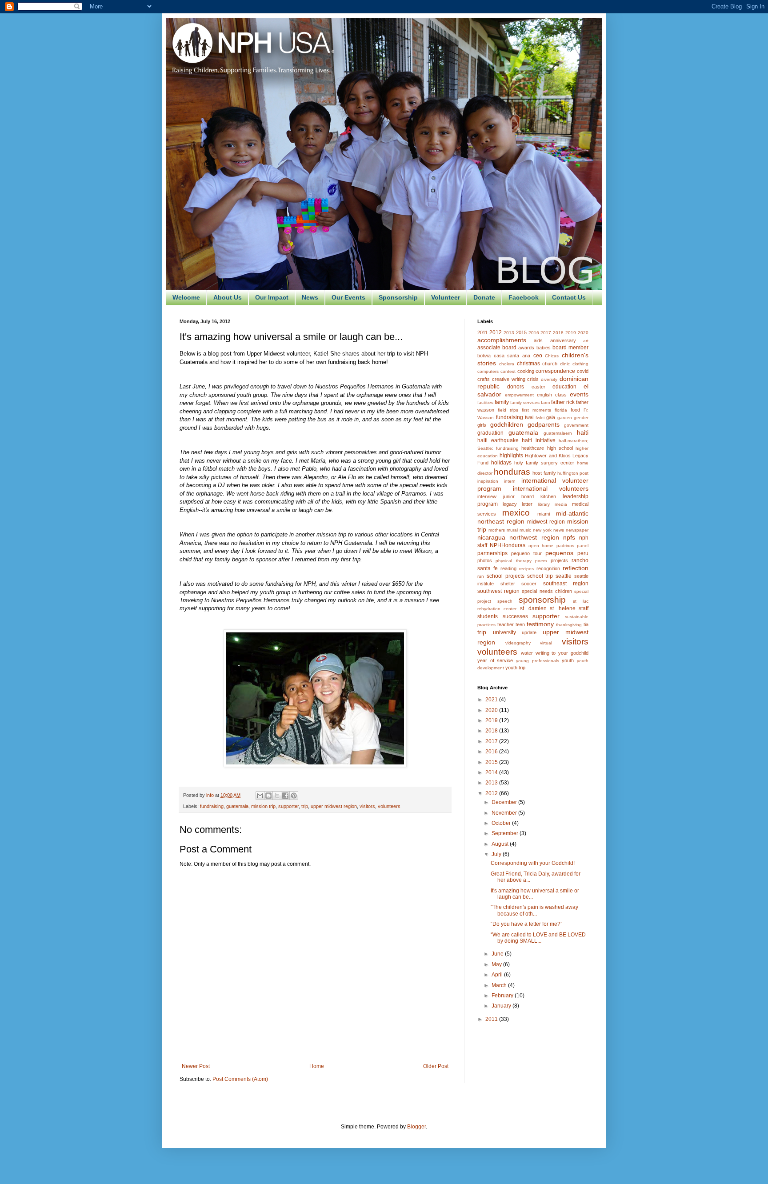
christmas (528, 363)
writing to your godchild (562, 653)
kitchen (548, 496)
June (498, 954)
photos (484, 560)
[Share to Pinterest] (293, 795)
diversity (549, 379)
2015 (521, 332)
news (558, 530)
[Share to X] (276, 795)
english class (552, 394)
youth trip (515, 667)
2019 (570, 332)
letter (527, 504)
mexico (516, 512)
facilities (485, 402)
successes (515, 616)
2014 (492, 772)
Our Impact (271, 297)
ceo (537, 355)
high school (560, 448)
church (549, 363)
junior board (518, 496)
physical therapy (513, 560)
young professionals (537, 660)
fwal (529, 417)
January (502, 1006)
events (579, 394)
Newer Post (196, 1066)
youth (568, 660)
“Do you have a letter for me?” (526, 924)
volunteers (389, 806)
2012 (495, 332)
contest (508, 371)
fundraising (212, 806)
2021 (492, 699)
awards (526, 347)
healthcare (532, 448)
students (487, 616)
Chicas (552, 355)
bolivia (484, 355)
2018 (558, 332)
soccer (528, 583)
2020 (583, 332)
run (480, 576)
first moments (536, 410)
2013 (509, 332)
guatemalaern (558, 433)
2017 (545, 332)
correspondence (555, 371)
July (497, 854)
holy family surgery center (544, 462)
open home (540, 545)
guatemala (237, 806)
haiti (582, 432)
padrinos (565, 545)
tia (586, 624)
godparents (544, 424)
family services (525, 402)
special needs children (547, 591)
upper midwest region (334, 806)
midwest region (546, 522)
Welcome (186, 297)
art (585, 340)
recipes (526, 568)
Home (316, 1066)
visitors (367, 806)
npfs (569, 537)
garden (564, 417)
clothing (580, 363)
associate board (496, 347)
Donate (484, 297)
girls (481, 425)
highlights (511, 455)
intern (510, 481)
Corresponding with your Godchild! (533, 863)
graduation (490, 433)
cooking (525, 371)
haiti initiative (539, 440)
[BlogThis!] (268, 795)
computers (488, 371)
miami (543, 513)
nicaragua (491, 537)
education (564, 387)
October (502, 823)
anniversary (563, 340)
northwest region (534, 537)
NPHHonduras (507, 545)
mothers (496, 530)
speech (504, 601)
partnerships (492, 553)
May (497, 964)
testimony (540, 624)
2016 (533, 332)
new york (542, 530)
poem (541, 560)
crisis (533, 379)
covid (582, 371)
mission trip (263, 806)
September (506, 833)
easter (538, 386)
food (575, 409)
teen (520, 624)
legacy (510, 504)
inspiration (487, 481)
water (527, 653)
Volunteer (445, 297)
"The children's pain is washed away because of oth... (534, 910)
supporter (288, 806)
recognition (548, 568)
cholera (506, 363)
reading (508, 568)
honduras (512, 471)
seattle (564, 576)
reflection (575, 568)
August (501, 844)
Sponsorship (398, 297)
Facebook (523, 297)
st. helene (562, 608)
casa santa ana (512, 355)
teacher (505, 624)
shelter (507, 583)
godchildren (506, 424)
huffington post (572, 473)
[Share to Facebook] (285, 795)
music (525, 530)
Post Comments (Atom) (240, 1079)
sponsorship (542, 599)
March (500, 985)
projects (559, 560)
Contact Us (569, 297)
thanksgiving (569, 624)
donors (515, 387)
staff (583, 608)
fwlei (540, 417)
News (310, 297)
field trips (508, 410)
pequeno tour (526, 553)
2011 (482, 332)
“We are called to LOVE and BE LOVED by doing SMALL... (538, 938)
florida (561, 410)
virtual (546, 642)
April (498, 975)
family (502, 402)
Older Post (435, 1066)
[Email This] (260, 795)
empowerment (519, 394)
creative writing (508, 379)
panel (582, 545)
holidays (501, 463)
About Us (227, 297)
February (503, 995)
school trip (540, 576)
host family (544, 473)
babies (543, 347)
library (544, 504)
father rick (563, 402)
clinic (565, 363)
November (505, 813)
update (529, 632)
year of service (495, 660)
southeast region (566, 583)
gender (581, 417)
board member (570, 347)
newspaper (577, 530)
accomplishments (501, 340)
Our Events (348, 297)
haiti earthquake (498, 440)
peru (582, 553)
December (505, 802)
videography (518, 642)
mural (512, 530)
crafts (483, 379)
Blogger (416, 1127)
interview (486, 496)
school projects (505, 576)
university (504, 632)
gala (550, 417)
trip (304, 806)
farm (545, 402)
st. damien (533, 608)
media (561, 504)
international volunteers (550, 488)
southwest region (498, 591)
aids (538, 340)
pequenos (559, 552)
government (576, 425)
